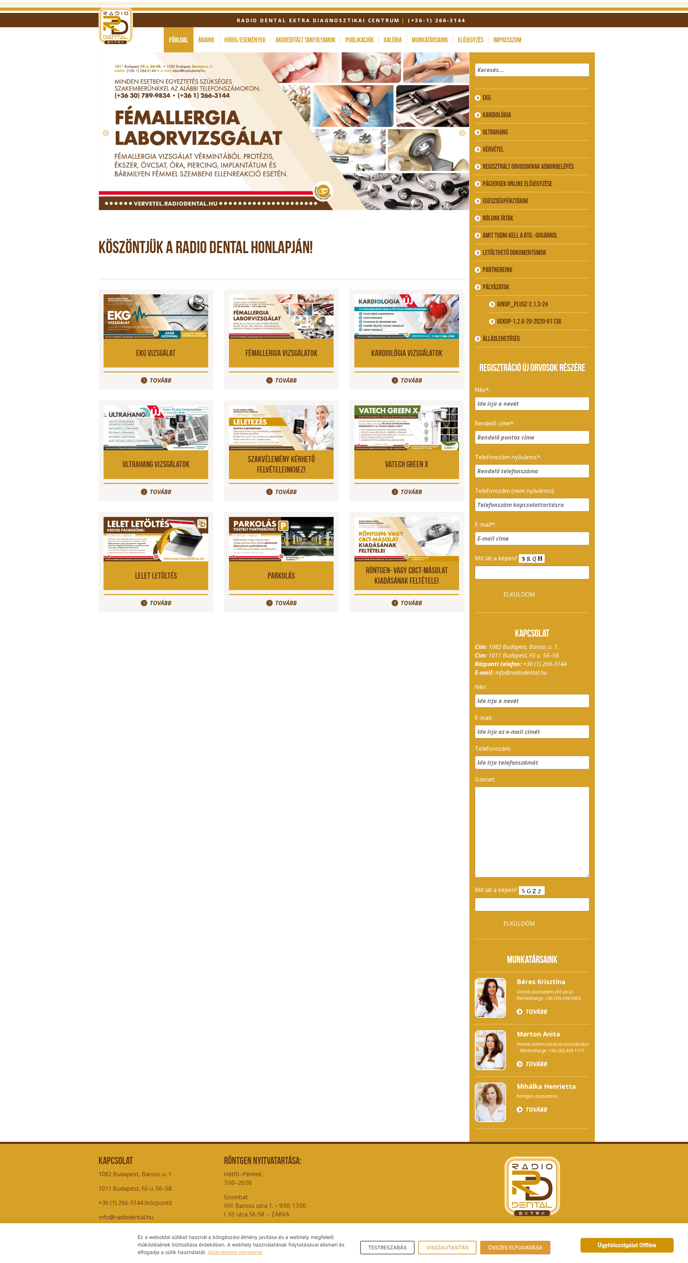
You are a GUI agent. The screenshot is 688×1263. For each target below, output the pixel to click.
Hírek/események (245, 40)
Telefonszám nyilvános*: (508, 457)
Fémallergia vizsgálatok (281, 353)
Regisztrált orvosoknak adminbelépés (528, 166)
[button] (583, 79)
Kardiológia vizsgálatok (407, 353)
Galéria (393, 40)
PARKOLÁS (281, 575)
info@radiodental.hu (521, 672)
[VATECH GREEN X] (406, 427)
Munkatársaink (430, 40)
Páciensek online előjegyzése (517, 183)
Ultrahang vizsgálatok (156, 464)
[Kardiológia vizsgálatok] (406, 316)
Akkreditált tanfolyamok (305, 40)
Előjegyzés (470, 40)
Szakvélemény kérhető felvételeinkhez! (281, 464)
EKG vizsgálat (156, 353)
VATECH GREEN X (406, 464)
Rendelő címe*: (495, 423)
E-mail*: (485, 524)
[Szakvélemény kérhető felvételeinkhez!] (281, 427)
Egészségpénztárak (505, 201)
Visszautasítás (447, 1247)
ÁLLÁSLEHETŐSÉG (501, 338)
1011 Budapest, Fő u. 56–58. (136, 1188)
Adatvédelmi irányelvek (235, 1252)
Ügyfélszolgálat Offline (627, 1245)
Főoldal (178, 40)
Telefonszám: (493, 748)
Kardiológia (497, 115)
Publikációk (359, 40)
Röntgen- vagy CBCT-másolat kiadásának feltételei (407, 575)
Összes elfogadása (515, 1247)
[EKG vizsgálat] (156, 316)
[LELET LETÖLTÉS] (156, 538)
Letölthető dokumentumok (514, 252)
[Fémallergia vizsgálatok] (281, 316)
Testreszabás (387, 1247)
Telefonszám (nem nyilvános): (515, 491)
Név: (481, 687)
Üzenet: (485, 779)
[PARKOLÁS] (281, 538)
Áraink (206, 40)
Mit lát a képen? (497, 558)
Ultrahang (495, 132)
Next (462, 133)
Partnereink (497, 270)
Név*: (482, 390)
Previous (105, 133)
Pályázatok (496, 287)
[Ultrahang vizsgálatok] (156, 427)
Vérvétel (493, 149)
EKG (487, 97)
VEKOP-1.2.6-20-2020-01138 (529, 321)
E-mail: (483, 718)
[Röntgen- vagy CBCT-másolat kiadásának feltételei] (406, 538)
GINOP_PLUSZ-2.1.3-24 (522, 304)
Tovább (288, 196)
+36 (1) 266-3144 (545, 664)
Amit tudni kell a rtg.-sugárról (520, 235)
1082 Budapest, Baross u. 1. (135, 1174)
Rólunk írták (498, 218)
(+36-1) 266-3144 (436, 20)
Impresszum (507, 40)
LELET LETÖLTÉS (156, 575)
